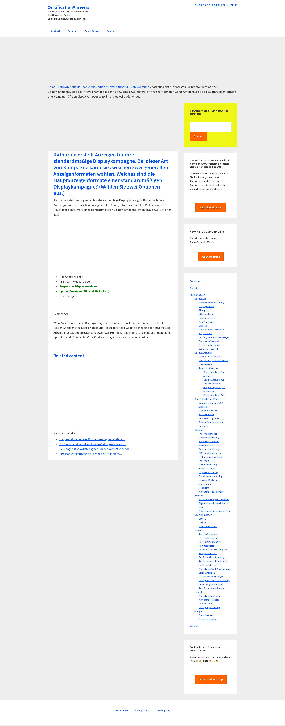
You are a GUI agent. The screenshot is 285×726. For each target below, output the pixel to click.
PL (224, 5)
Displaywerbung (207, 306)
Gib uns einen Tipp (211, 679)
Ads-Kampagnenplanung (211, 588)
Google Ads (200, 298)
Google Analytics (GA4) (210, 356)
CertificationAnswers (68, 7)
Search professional (209, 341)
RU (220, 5)
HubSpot (199, 429)
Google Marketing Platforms (209, 399)
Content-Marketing (209, 449)
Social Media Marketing (210, 476)
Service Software (207, 468)
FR (200, 5)
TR (232, 5)
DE (208, 5)
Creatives (203, 325)
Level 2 (202, 522)
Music (202, 507)
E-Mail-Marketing (208, 464)
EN (196, 5)
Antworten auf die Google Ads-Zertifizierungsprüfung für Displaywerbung (103, 87)
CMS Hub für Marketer (210, 453)
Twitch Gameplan (208, 534)
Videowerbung (206, 314)
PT (215, 5)
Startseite (195, 281)
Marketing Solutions (209, 595)
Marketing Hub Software (211, 491)
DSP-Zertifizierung (208, 537)
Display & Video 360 (208, 410)
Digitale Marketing (208, 472)
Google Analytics (203, 352)
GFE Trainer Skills (208, 526)
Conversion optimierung (211, 418)
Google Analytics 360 (214, 395)
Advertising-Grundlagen (211, 584)
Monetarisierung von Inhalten (214, 499)
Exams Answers (198, 294)
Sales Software (206, 445)
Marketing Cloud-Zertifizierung (215, 568)
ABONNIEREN (211, 256)
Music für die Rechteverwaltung (215, 510)
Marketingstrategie (209, 599)
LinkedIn (198, 591)
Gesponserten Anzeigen (211, 576)
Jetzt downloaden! (211, 207)
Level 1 (202, 518)
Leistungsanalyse (208, 317)
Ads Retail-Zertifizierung (211, 557)
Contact (194, 625)
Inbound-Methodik (208, 433)
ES (204, 5)
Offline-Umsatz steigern (211, 329)
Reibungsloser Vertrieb (210, 456)
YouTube (198, 495)
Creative (203, 406)
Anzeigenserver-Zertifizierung (214, 580)
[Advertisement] (137, 63)
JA (236, 5)
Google (198, 611)
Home (51, 87)
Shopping (204, 310)
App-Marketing (206, 321)
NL (228, 5)
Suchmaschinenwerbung (211, 302)
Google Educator (203, 514)
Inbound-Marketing (209, 437)
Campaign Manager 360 (211, 402)
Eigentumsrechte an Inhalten (214, 503)
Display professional (209, 344)
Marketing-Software (209, 441)
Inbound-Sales (206, 460)
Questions (195, 287)
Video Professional (208, 348)
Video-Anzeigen (207, 572)
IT (212, 5)
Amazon (198, 530)
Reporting (204, 487)
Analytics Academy (208, 368)
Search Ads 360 (206, 414)
